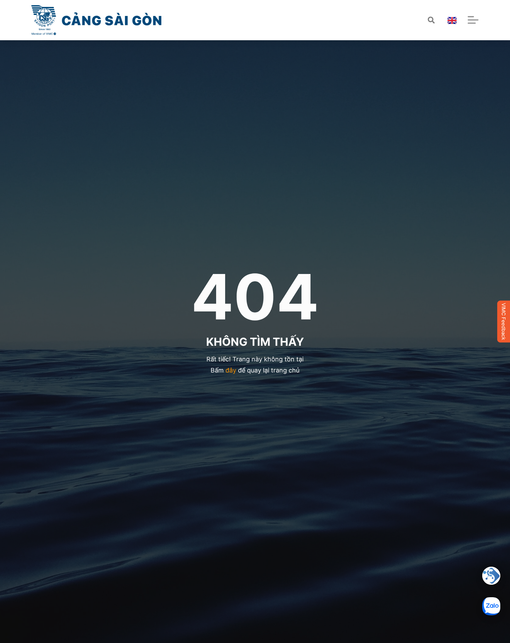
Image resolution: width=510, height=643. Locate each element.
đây (231, 370)
